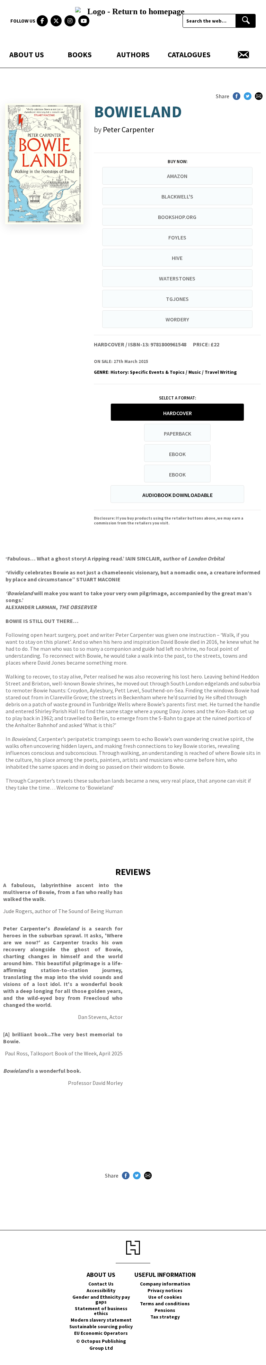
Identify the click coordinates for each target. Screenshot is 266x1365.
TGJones (177, 298)
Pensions (164, 1310)
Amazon (177, 175)
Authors (133, 54)
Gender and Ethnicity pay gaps (101, 1299)
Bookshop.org (177, 216)
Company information (165, 1284)
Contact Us (101, 1284)
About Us (26, 54)
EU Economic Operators (101, 1333)
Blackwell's (177, 196)
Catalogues (189, 54)
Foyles (177, 237)
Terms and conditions (165, 1303)
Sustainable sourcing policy (101, 1326)
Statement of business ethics (101, 1310)
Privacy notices (165, 1290)
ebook (177, 453)
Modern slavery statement (101, 1320)
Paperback (177, 433)
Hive (177, 257)
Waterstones (177, 278)
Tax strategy (165, 1317)
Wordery (177, 319)
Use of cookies (165, 1297)
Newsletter (243, 54)
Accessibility (101, 1290)
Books (80, 54)
